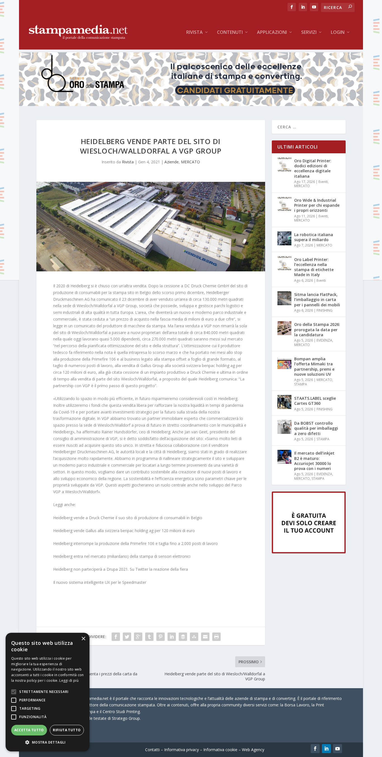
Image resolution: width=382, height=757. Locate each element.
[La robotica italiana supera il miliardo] (284, 238)
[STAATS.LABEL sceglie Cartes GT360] (284, 402)
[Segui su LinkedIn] (326, 748)
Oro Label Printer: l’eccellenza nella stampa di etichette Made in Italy (314, 267)
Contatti (152, 749)
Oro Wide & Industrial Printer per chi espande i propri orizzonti (316, 205)
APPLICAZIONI (272, 32)
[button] (47, 742)
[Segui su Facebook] (315, 748)
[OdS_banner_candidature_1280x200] (191, 104)
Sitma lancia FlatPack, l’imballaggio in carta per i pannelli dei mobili (317, 299)
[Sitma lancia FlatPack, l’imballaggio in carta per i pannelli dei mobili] (284, 298)
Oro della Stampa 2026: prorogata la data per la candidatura (317, 329)
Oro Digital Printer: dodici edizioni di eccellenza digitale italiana (312, 168)
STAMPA (300, 384)
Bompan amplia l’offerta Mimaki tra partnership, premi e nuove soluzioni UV (314, 366)
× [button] (83, 639)
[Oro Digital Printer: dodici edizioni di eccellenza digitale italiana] (284, 164)
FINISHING (325, 310)
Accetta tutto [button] (29, 730)
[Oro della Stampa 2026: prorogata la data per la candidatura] (284, 328)
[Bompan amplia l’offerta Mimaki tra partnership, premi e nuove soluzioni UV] (284, 363)
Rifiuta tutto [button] (67, 730)
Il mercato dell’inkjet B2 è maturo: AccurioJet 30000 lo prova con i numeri (314, 460)
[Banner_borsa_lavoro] (309, 551)
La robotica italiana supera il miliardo (313, 237)
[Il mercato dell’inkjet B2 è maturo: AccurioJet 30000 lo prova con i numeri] (284, 457)
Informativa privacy (181, 749)
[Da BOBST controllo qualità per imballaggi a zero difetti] (284, 427)
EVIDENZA (324, 340)
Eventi (323, 181)
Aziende (171, 161)
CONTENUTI (230, 32)
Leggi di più (69, 680)
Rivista (194, 32)
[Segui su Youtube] (337, 748)
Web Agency (253, 749)
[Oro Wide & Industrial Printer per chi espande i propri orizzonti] (284, 204)
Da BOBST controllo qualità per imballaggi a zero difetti (316, 428)
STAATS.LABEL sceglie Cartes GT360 (315, 401)
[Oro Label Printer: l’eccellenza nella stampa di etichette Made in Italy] (284, 263)
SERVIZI (309, 32)
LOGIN (338, 32)
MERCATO (190, 161)
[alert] (47, 692)
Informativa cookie (220, 749)
